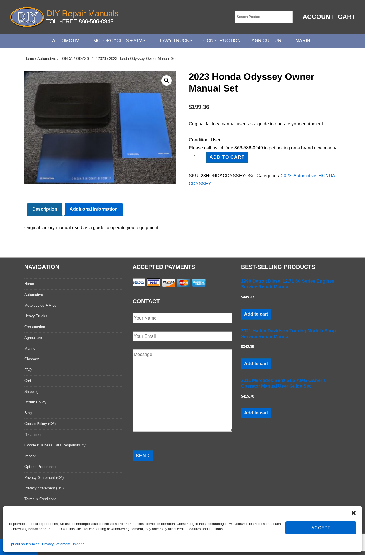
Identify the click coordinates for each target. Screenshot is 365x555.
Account (318, 16)
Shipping (31, 391)
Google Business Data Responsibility (55, 445)
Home (29, 58)
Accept (320, 527)
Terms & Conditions (40, 499)
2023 (102, 58)
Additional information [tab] (94, 209)
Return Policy (35, 402)
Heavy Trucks (174, 40)
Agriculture (268, 40)
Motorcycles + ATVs (119, 40)
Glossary (31, 359)
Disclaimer (33, 434)
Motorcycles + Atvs (40, 305)
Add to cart (227, 157)
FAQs (29, 370)
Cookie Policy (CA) (40, 424)
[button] (353, 513)
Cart (346, 16)
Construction (222, 40)
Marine (304, 40)
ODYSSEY (85, 58)
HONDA (66, 58)
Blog (28, 413)
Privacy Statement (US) (44, 488)
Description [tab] (44, 209)
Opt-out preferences (24, 544)
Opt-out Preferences (41, 467)
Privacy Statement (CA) (44, 477)
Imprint (78, 544)
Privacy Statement (56, 544)
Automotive (67, 40)
